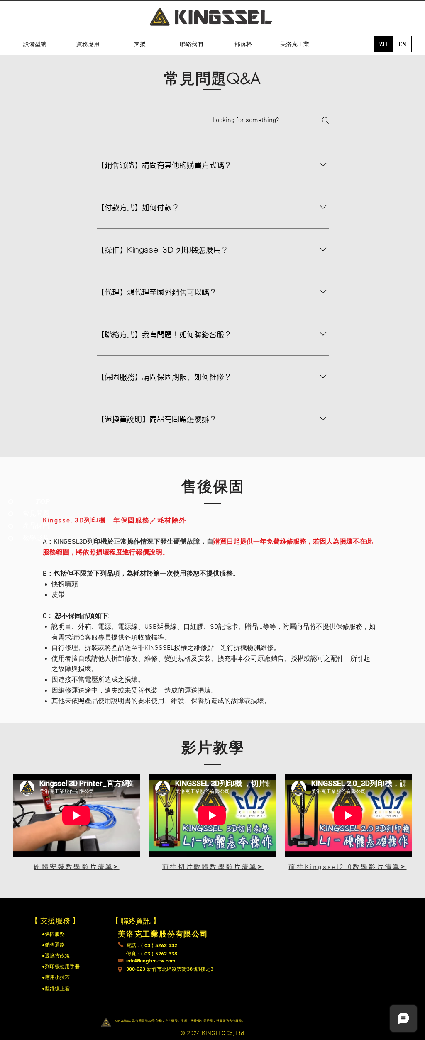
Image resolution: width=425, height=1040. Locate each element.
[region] (35, 88)
